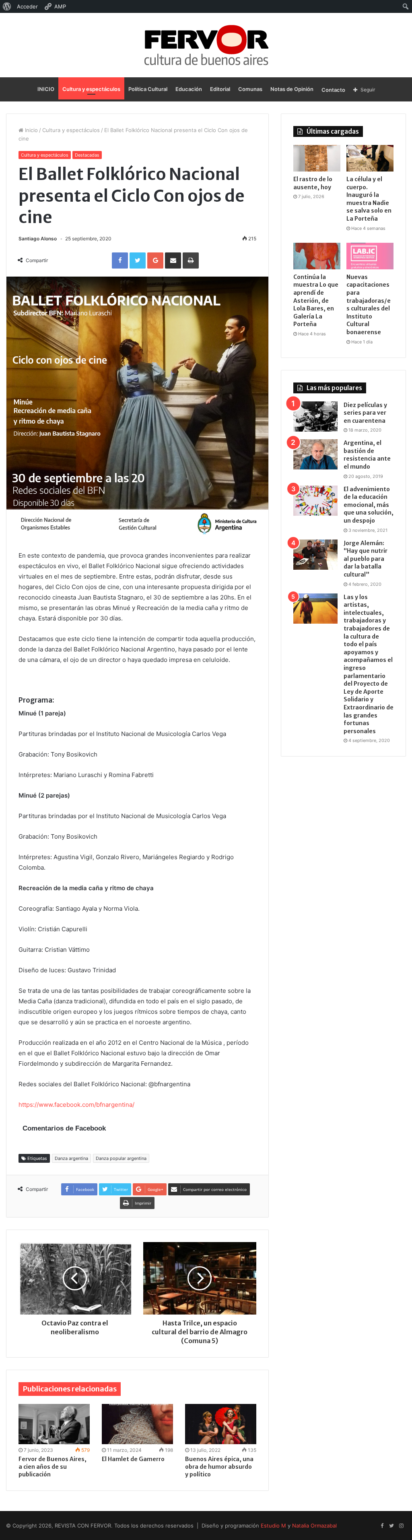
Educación (188, 89)
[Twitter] (391, 1526)
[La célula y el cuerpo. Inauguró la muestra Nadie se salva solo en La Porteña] (369, 158)
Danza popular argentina (121, 1158)
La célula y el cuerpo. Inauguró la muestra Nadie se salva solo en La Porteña (368, 199)
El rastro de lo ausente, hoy (312, 183)
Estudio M (273, 1525)
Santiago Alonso (38, 239)
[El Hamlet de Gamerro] (137, 1424)
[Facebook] (382, 1526)
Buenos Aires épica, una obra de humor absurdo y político (219, 1466)
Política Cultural (147, 89)
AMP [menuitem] (60, 6)
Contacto (333, 90)
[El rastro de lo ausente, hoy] (316, 158)
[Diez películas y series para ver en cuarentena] (315, 416)
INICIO (45, 89)
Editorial (220, 89)
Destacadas (87, 155)
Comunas (250, 89)
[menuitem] (7, 6)
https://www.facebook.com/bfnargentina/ (76, 1104)
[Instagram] (401, 1526)
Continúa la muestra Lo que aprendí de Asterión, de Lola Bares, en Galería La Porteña (315, 300)
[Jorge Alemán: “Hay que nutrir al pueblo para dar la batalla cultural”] (315, 555)
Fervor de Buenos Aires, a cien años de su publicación (53, 1466)
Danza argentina (71, 1158)
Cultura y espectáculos (91, 89)
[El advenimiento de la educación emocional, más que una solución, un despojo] (315, 501)
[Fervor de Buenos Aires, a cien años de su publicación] (54, 1424)
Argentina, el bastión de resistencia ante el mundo (367, 454)
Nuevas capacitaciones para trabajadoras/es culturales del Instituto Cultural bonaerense (368, 304)
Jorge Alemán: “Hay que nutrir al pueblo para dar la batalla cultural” (365, 559)
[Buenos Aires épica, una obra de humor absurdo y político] (220, 1424)
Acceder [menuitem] (27, 6)
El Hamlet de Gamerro (133, 1459)
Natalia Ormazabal (314, 1525)
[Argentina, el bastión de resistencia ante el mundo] (315, 454)
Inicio (30, 130)
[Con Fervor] (206, 45)
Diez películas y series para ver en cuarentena (365, 412)
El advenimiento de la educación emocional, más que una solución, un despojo (368, 505)
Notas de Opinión (291, 89)
